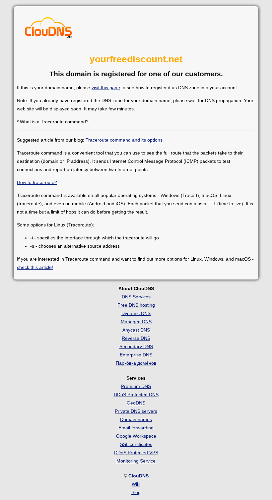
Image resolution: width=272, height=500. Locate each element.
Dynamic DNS (136, 313)
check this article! (35, 267)
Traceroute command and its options (124, 140)
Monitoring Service (136, 461)
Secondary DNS (136, 346)
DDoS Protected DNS (136, 394)
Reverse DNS (136, 338)
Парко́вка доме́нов (136, 363)
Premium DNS (136, 386)
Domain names (136, 419)
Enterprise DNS (136, 354)
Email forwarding (136, 427)
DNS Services (136, 296)
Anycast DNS (136, 330)
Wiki (136, 484)
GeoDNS (136, 403)
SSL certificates (136, 444)
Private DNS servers (136, 411)
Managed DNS (136, 321)
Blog (136, 492)
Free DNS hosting (136, 305)
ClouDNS (138, 475)
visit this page (106, 87)
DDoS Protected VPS (136, 452)
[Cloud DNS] (48, 29)
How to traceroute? (37, 182)
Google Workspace (136, 436)
